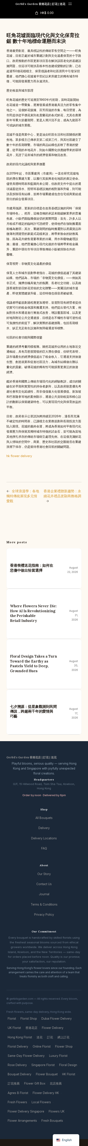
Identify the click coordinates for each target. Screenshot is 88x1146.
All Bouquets (44, 818)
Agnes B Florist (18, 1093)
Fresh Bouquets (52, 1120)
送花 (40, 1037)
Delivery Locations (44, 838)
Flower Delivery (52, 1028)
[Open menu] (70, 3)
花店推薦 (56, 1083)
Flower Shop (64, 1046)
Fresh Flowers (17, 1102)
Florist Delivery (18, 1046)
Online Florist (42, 1046)
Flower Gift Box (34, 1083)
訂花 (50, 1037)
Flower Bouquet (47, 1074)
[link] (44, 13)
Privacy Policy (44, 914)
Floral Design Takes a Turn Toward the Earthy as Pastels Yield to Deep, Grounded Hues (33, 663)
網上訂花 (63, 1037)
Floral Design (68, 1065)
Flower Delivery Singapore (26, 1111)
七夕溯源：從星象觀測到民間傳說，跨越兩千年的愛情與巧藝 (33, 711)
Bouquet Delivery (19, 1074)
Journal (44, 894)
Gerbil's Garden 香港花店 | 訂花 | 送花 (40, 4)
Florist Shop (29, 1018)
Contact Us (44, 884)
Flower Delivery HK (46, 1093)
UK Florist (14, 1028)
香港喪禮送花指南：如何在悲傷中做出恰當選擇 (31, 568)
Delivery (44, 828)
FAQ (44, 848)
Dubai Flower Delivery (56, 1018)
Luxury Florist (58, 1055)
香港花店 (31, 1028)
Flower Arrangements (22, 1120)
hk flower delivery (19, 456)
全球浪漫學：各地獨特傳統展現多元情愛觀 (22, 496)
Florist (12, 1018)
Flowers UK (57, 1111)
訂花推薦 (14, 1083)
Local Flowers (41, 1102)
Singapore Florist (43, 1065)
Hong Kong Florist (20, 1037)
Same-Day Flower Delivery (26, 1055)
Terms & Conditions (44, 904)
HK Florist (68, 1074)
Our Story (44, 874)
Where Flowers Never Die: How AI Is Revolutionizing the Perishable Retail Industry (33, 613)
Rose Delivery (17, 1065)
